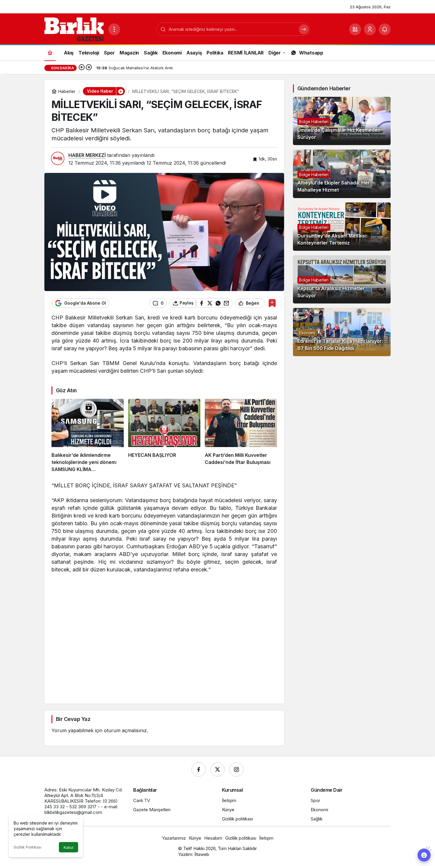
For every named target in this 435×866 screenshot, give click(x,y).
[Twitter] (217, 769)
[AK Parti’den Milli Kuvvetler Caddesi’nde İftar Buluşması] (241, 436)
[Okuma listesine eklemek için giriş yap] (272, 303)
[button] (355, 29)
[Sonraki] (88, 68)
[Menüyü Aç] (114, 29)
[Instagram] (236, 769)
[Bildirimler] (385, 29)
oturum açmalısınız (125, 730)
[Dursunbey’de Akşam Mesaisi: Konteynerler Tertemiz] (342, 227)
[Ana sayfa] (50, 52)
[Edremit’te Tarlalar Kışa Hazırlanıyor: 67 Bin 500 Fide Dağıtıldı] (342, 332)
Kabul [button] (68, 847)
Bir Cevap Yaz (73, 719)
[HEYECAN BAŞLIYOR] (164, 436)
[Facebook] (198, 769)
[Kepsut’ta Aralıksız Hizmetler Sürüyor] (342, 279)
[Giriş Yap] (370, 29)
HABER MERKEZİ (87, 155)
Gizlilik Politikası (27, 847)
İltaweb (201, 854)
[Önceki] (81, 68)
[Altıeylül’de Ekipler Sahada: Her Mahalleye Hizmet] (342, 174)
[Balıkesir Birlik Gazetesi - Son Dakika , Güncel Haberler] (74, 29)
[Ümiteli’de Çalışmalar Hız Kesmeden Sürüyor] (342, 121)
